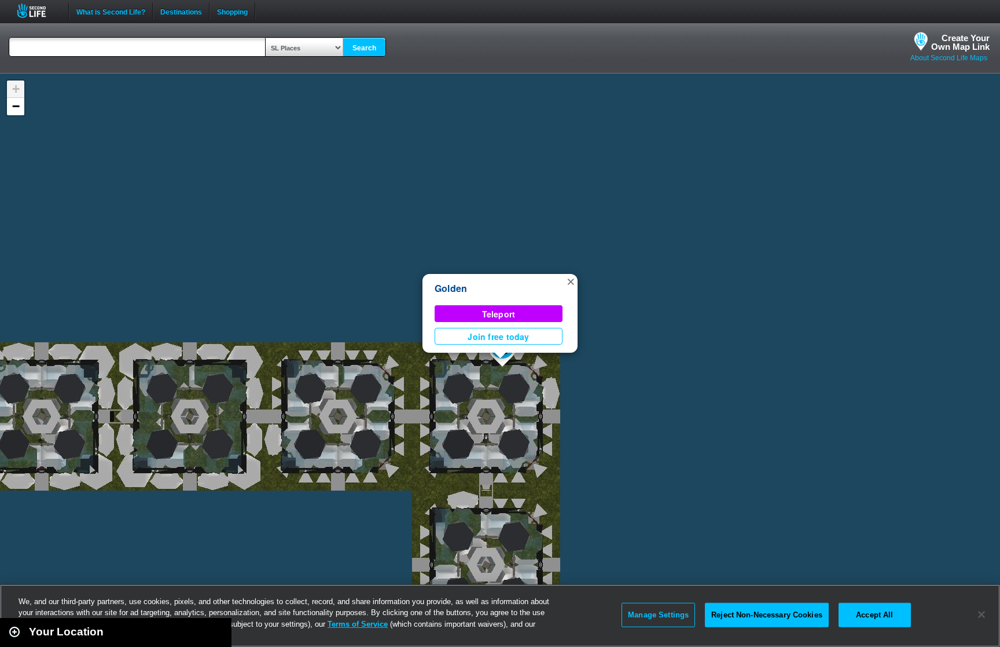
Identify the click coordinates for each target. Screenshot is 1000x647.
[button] (571, 281)
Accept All (874, 615)
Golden (451, 288)
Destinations (181, 11)
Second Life (38, 11)
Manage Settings (658, 615)
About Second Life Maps (948, 58)
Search (364, 48)
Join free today (498, 336)
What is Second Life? (110, 11)
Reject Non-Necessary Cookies (766, 615)
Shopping (232, 11)
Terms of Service (358, 624)
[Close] (981, 614)
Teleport (499, 314)
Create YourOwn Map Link (960, 42)
